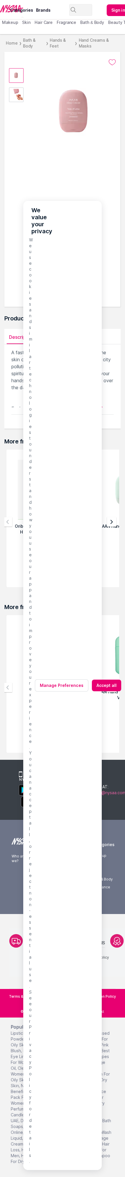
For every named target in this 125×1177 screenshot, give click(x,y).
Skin (26, 22)
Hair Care (44, 22)
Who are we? (19, 858)
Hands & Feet (58, 43)
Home (12, 43)
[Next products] (111, 522)
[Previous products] (7, 522)
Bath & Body (92, 22)
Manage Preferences (61, 685)
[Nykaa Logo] (4, 8)
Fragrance (66, 22)
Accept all (107, 685)
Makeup (10, 22)
